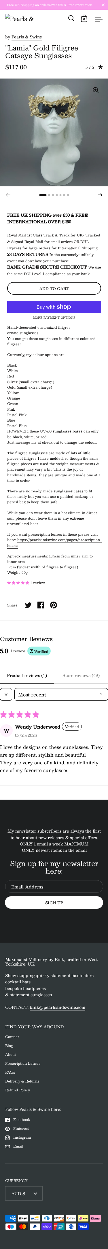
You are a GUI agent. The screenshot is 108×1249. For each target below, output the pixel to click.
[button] (100, 195)
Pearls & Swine (27, 36)
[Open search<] (71, 18)
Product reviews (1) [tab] (27, 675)
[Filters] (6, 694)
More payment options (54, 317)
